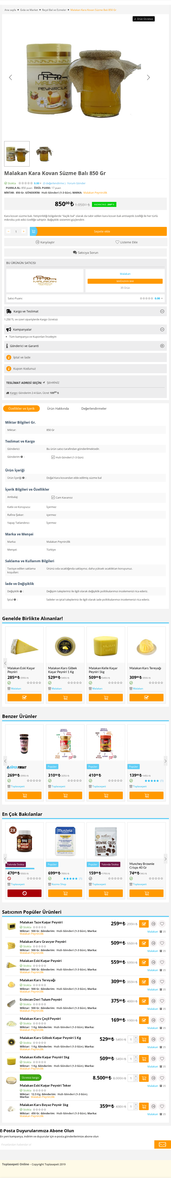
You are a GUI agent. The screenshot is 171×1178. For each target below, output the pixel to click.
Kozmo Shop (59, 884)
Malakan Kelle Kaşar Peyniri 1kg (103, 670)
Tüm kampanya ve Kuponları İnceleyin (33, 336)
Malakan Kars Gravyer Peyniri (43, 941)
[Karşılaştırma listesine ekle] (153, 924)
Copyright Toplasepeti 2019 (48, 1164)
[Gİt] (162, 1144)
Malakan (16, 688)
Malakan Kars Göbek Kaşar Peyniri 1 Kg (62, 670)
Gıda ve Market (29, 10)
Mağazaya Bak (125, 281)
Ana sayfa (10, 10)
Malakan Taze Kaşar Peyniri (41, 922)
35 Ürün (125, 288)
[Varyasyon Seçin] (24, 697)
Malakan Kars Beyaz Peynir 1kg (44, 1105)
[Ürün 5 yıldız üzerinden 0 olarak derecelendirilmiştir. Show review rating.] (34, 682)
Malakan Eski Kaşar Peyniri (21, 670)
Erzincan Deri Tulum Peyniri (41, 999)
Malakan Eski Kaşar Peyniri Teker (45, 1085)
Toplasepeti (18, 786)
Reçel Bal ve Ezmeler (54, 10)
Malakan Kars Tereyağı (145, 668)
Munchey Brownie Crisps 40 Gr (142, 865)
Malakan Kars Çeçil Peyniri (40, 1018)
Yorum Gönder (76, 183)
